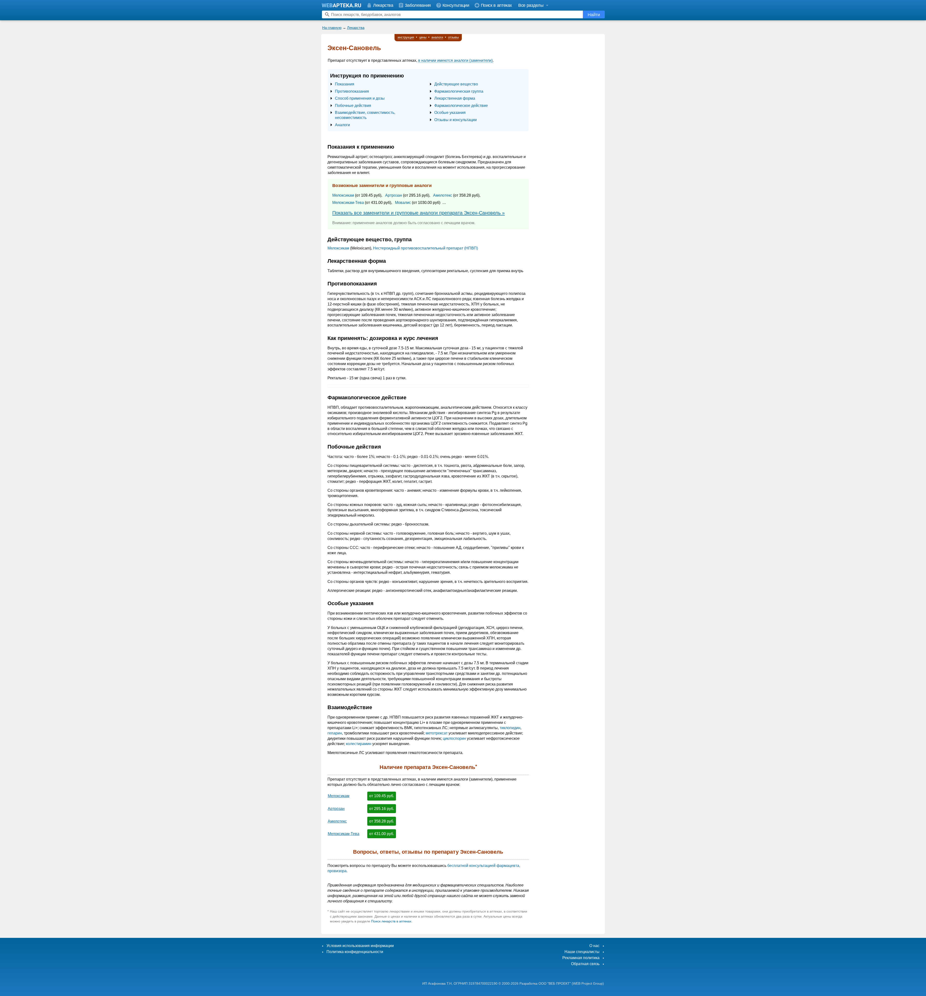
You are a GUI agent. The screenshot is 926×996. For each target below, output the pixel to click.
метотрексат (437, 733)
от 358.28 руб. (381, 821)
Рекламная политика (580, 958)
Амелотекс (442, 195)
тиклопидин (510, 728)
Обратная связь (585, 964)
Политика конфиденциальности (355, 952)
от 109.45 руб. (381, 796)
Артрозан (393, 195)
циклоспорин (454, 738)
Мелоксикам (343, 195)
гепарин (334, 733)
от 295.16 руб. (381, 809)
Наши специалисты (582, 952)
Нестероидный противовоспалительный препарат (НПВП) (425, 248)
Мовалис (403, 203)
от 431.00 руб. (381, 834)
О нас (594, 946)
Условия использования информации (360, 946)
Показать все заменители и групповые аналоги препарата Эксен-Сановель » (418, 212)
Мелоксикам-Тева (348, 203)
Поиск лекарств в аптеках (391, 921)
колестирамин (358, 744)
